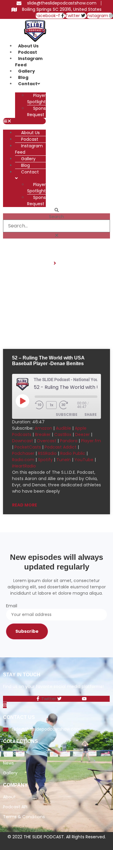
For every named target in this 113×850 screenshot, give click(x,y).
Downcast (22, 441)
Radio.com (23, 460)
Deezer (82, 434)
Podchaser (23, 453)
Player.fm (91, 441)
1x (51, 404)
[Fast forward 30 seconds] (68, 405)
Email (11, 606)
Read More (24, 505)
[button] (24, 121)
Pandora (68, 441)
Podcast (27, 52)
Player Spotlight (36, 98)
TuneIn (63, 460)
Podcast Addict (61, 447)
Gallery (26, 71)
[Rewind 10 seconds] (39, 405)
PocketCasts (27, 447)
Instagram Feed (28, 62)
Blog (23, 77)
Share (90, 414)
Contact (27, 84)
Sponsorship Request (42, 111)
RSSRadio (47, 453)
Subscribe (66, 414)
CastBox (62, 434)
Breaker (43, 434)
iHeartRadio (24, 466)
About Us (28, 46)
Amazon (43, 428)
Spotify (45, 460)
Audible (63, 428)
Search (56, 217)
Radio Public (72, 453)
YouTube (83, 460)
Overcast (46, 441)
